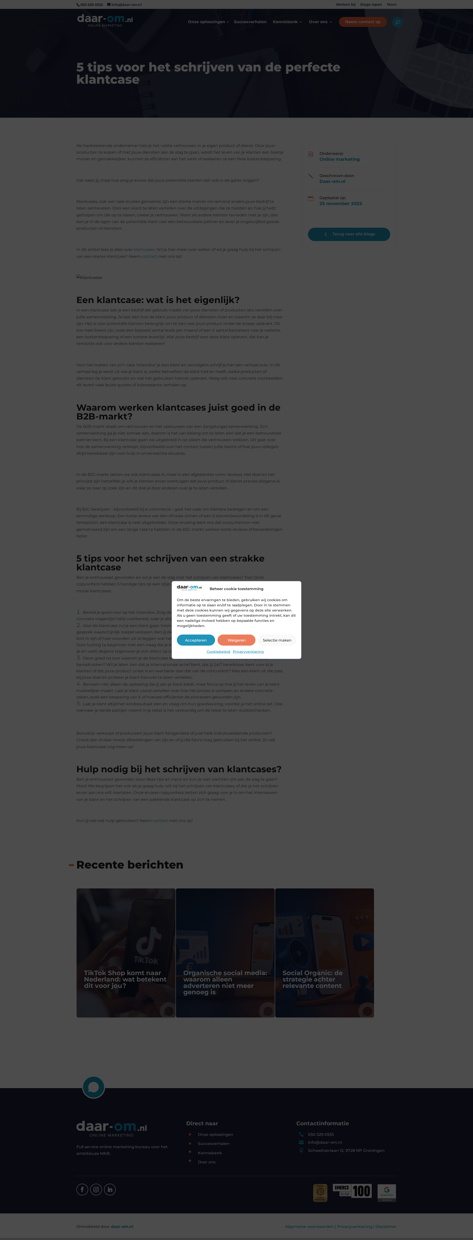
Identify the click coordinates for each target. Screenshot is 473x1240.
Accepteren (196, 640)
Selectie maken (277, 640)
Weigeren (237, 640)
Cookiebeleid (218, 651)
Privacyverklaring (248, 651)
